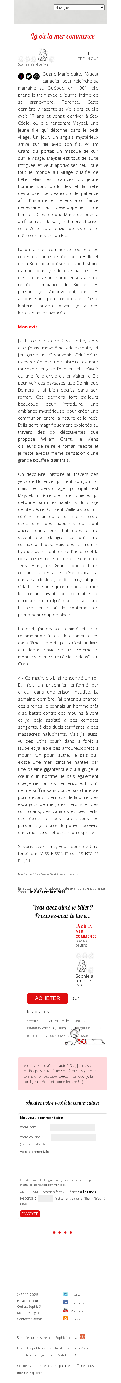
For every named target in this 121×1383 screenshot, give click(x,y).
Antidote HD (67, 1355)
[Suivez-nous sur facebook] (65, 1303)
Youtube (77, 1311)
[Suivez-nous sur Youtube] (65, 1311)
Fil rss (75, 1319)
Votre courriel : (31, 1137)
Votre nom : (29, 1127)
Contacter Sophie (29, 1319)
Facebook (78, 1303)
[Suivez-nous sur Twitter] (65, 1295)
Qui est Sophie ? (29, 1306)
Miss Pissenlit (53, 853)
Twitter (76, 1295)
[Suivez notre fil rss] (65, 1319)
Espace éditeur (27, 1300)
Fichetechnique (88, 56)
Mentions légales (29, 1312)
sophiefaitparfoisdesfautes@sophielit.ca (52, 1076)
